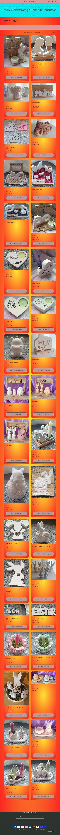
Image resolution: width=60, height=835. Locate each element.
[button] (3, 1)
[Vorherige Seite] (11, 804)
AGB (41, 829)
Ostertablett (35, 686)
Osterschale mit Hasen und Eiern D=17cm (16, 707)
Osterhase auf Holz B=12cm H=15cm (41, 501)
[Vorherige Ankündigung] (3, 15)
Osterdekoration (9, 405)
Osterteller (35, 741)
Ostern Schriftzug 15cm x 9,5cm (13, 618)
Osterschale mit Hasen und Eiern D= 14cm (42, 657)
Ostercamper (35, 359)
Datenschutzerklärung (34, 829)
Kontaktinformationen (51, 831)
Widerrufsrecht (46, 829)
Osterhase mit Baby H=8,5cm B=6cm (41, 546)
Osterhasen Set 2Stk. (37, 583)
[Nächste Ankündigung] (57, 15)
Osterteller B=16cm (37, 785)
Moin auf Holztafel (36, 102)
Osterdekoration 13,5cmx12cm (39, 453)
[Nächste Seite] (49, 804)
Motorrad (34, 140)
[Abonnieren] (42, 817)
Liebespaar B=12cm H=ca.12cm (40, 64)
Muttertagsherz (9, 272)
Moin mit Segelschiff (10, 147)
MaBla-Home (16, 829)
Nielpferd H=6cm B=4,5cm (12, 362)
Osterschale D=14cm (11, 658)
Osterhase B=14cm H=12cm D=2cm (14, 543)
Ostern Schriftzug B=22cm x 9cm (40, 618)
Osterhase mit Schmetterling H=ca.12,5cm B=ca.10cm (16, 590)
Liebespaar (8, 69)
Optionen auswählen (16, 77)
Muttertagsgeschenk (10, 190)
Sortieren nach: (28, 32)
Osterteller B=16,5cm (11, 788)
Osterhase (8, 505)
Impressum (53, 829)
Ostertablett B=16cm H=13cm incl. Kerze (15, 747)
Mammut (8, 104)
